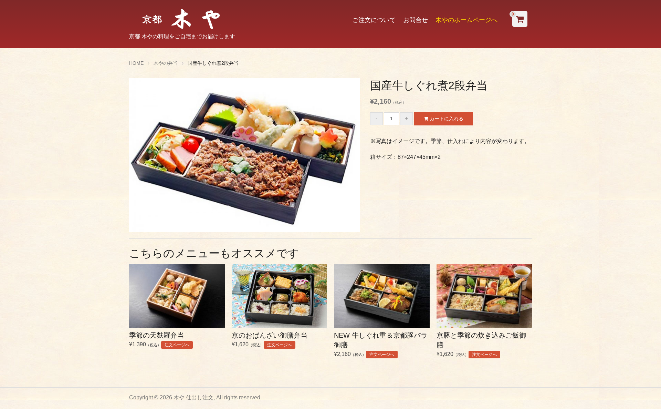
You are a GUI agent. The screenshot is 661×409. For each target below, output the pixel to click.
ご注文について (374, 20)
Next (370, 156)
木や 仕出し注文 (193, 397)
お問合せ (415, 20)
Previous (119, 156)
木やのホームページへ (466, 20)
